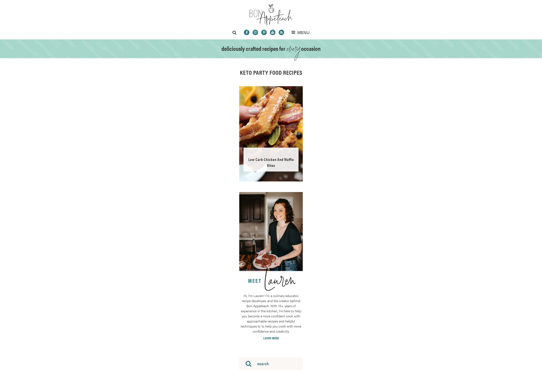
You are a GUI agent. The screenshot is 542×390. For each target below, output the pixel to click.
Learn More (271, 338)
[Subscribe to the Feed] (281, 32)
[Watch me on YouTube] (272, 32)
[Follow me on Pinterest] (264, 32)
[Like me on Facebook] (246, 32)
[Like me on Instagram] (255, 32)
